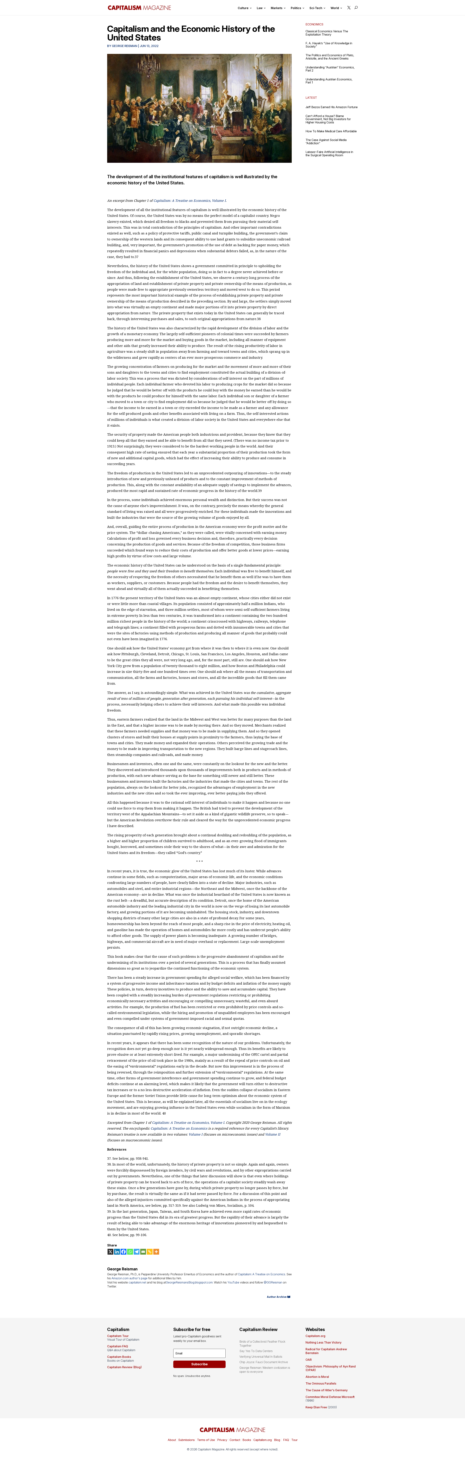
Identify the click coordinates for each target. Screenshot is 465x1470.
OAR (309, 1359)
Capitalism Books (119, 1357)
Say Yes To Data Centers (256, 1351)
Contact (234, 1440)
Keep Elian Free (316, 1407)
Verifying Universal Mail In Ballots (260, 1356)
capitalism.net (137, 1282)
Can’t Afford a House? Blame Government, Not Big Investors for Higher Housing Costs (328, 119)
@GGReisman (273, 1282)
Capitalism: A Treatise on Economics (179, 1128)
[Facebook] (123, 1252)
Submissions (186, 1440)
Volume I (196, 1134)
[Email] (143, 1252)
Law (259, 8)
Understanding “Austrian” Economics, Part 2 (330, 69)
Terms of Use (205, 1440)
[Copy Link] (150, 1252)
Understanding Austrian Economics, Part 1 (329, 80)
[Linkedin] (117, 1252)
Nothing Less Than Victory (323, 1342)
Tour (294, 1440)
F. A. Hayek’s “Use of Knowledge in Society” (329, 44)
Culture (243, 8)
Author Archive (277, 1296)
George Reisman (124, 46)
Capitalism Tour (118, 1336)
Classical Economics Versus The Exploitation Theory (327, 32)
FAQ (285, 1440)
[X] (110, 1252)
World (335, 8)
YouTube (233, 1282)
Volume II (272, 1134)
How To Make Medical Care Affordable (331, 131)
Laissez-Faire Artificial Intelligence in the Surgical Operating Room (329, 153)
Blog (277, 1440)
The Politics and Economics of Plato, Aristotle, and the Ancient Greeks (330, 56)
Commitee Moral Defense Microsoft (330, 1397)
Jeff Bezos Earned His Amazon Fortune (332, 107)
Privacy (222, 1440)
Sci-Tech (316, 8)
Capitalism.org (315, 1336)
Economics (314, 24)
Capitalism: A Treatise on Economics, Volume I (189, 200)
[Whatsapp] (130, 1252)
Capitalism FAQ (117, 1346)
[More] (156, 1252)
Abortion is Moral (317, 1377)
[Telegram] (137, 1252)
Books (246, 1440)
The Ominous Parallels (321, 1383)
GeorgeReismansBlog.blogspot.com (189, 1282)
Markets (276, 8)
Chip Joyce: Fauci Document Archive (263, 1362)
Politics (296, 8)
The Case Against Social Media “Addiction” (326, 141)
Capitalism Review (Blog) (124, 1367)
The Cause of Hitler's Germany (327, 1390)
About (172, 1440)
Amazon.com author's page (129, 1278)
